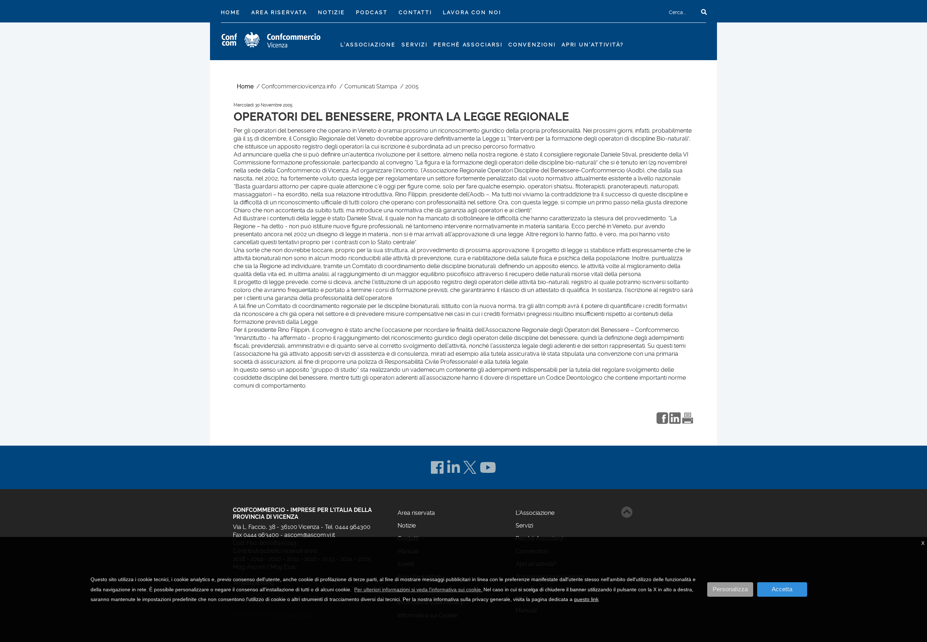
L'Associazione (535, 512)
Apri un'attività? (593, 44)
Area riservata (279, 12)
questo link (586, 599)
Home (232, 12)
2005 (412, 86)
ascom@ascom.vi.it (309, 534)
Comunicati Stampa (370, 86)
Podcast (371, 12)
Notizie (331, 12)
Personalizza (730, 589)
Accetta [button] (782, 589)
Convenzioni (532, 44)
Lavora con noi (472, 12)
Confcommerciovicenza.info (298, 86)
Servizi (524, 525)
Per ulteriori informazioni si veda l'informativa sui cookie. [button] (418, 589)
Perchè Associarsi (467, 44)
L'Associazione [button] (367, 44)
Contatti (415, 12)
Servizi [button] (415, 44)
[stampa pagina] (687, 417)
